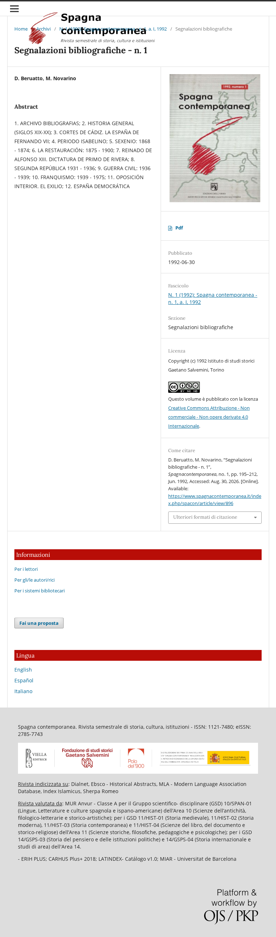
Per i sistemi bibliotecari (39, 590)
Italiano (23, 691)
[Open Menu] (14, 8)
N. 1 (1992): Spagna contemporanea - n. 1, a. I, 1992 (113, 29)
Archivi (43, 29)
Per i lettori (26, 569)
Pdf (179, 227)
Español (23, 680)
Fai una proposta (39, 623)
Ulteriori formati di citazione (205, 517)
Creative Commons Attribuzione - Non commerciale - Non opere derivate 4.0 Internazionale (209, 417)
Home (21, 29)
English (23, 669)
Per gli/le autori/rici (34, 580)
